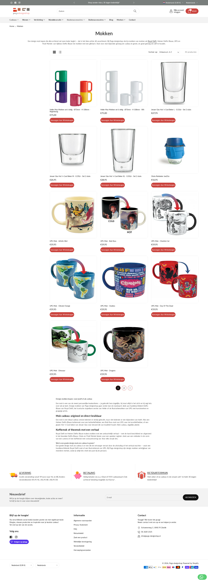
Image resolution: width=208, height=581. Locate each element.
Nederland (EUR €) (18, 565)
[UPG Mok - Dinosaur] (73, 344)
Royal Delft (152, 41)
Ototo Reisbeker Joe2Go (160, 176)
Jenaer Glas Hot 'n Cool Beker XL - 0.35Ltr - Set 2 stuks (120, 176)
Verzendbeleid (79, 546)
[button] (192, 11)
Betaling (89, 472)
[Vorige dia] (74, 2)
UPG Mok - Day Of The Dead (162, 306)
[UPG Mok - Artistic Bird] (73, 214)
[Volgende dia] (134, 2)
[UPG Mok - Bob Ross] (124, 214)
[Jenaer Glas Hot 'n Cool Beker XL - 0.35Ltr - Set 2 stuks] (124, 149)
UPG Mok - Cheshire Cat (160, 241)
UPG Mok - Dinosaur (57, 371)
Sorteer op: (153, 52)
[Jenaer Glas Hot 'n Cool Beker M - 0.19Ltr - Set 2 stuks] (73, 149)
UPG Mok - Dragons (107, 371)
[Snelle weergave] (52, 104)
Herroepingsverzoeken (82, 550)
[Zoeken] (135, 11)
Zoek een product (80, 537)
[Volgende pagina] (130, 388)
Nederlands (41, 565)
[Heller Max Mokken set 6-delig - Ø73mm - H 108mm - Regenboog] (73, 83)
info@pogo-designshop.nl (151, 536)
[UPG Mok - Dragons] (124, 344)
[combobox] (98, 11)
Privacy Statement (81, 525)
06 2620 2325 (146, 532)
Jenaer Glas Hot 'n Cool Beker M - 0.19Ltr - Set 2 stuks (70, 176)
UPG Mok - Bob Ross (108, 241)
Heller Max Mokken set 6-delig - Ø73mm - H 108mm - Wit (122, 110)
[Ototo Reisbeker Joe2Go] (174, 149)
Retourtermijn (157, 472)
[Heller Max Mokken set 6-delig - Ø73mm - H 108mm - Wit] (124, 83)
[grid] (54, 52)
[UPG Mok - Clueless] (124, 279)
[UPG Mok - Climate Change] (73, 279)
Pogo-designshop (175, 563)
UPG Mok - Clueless (107, 306)
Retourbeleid (79, 533)
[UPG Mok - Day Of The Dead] (174, 279)
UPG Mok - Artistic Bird (58, 241)
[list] (60, 52)
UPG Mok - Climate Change (60, 306)
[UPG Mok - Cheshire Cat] (174, 214)
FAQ (75, 529)
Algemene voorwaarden (83, 521)
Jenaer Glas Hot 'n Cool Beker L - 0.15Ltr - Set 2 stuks (171, 110)
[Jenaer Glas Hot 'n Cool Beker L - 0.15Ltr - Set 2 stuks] (174, 83)
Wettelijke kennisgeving (83, 542)
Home (12, 26)
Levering (25, 472)
